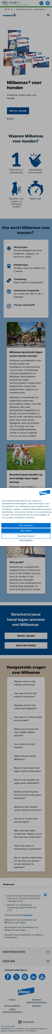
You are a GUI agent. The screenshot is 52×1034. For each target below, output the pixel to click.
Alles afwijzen (26, 531)
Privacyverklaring (26, 540)
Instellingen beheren (26, 536)
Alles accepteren (26, 525)
